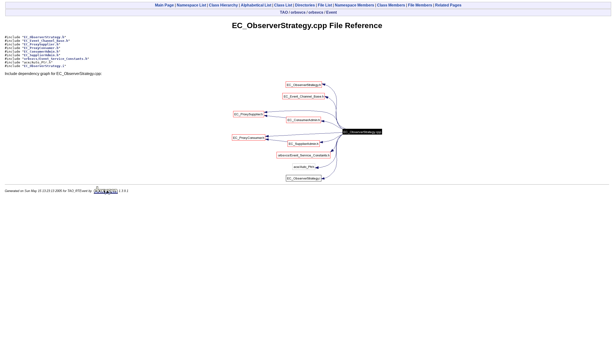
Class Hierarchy (223, 5)
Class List (283, 5)
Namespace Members (354, 5)
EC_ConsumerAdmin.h (41, 51)
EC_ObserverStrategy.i (44, 66)
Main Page (164, 5)
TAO (284, 12)
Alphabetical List (256, 5)
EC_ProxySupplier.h (41, 44)
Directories (305, 5)
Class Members (391, 5)
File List (325, 5)
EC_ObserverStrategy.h (44, 37)
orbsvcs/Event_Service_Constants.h (55, 59)
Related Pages (448, 5)
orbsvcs (298, 12)
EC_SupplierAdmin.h (41, 55)
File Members (420, 5)
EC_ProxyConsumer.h (41, 48)
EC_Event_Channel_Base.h (46, 41)
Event (331, 12)
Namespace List (191, 5)
